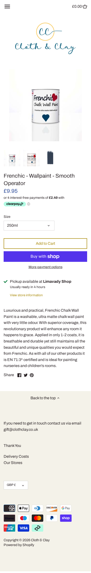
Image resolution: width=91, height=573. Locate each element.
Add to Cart (45, 243)
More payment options (45, 267)
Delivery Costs (16, 456)
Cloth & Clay (40, 540)
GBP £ (11, 485)
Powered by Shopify (19, 545)
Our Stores (13, 463)
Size (7, 217)
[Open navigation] (7, 6)
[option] (12, 158)
